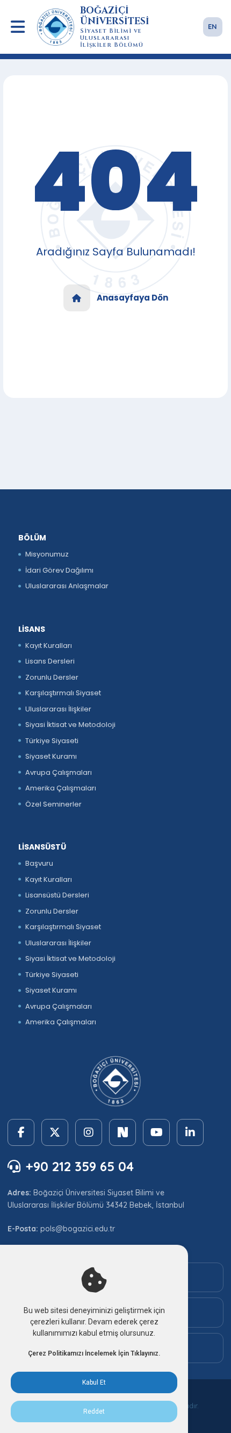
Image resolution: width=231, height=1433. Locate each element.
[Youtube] (156, 1132)
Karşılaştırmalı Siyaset (63, 693)
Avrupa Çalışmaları (58, 772)
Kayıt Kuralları (48, 645)
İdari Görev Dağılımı (59, 570)
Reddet (94, 1411)
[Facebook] (21, 1132)
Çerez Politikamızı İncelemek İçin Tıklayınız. (94, 1353)
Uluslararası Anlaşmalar (67, 586)
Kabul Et (94, 1382)
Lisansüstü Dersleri (57, 895)
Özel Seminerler (53, 804)
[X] (54, 1132)
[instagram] (88, 1132)
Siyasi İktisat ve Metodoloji (70, 724)
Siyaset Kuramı (51, 756)
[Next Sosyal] (122, 1132)
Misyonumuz (47, 554)
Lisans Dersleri (50, 661)
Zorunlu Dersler (51, 677)
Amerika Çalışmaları (60, 788)
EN (212, 26)
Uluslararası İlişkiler (58, 709)
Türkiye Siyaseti (51, 741)
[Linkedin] (190, 1132)
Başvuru (39, 863)
